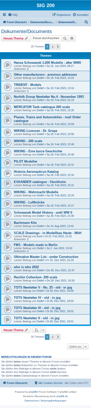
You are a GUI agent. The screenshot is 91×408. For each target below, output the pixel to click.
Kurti (39, 236)
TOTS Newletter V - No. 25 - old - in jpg (43, 287)
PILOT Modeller (25, 161)
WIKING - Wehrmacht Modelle (36, 192)
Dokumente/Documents (26, 31)
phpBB (33, 391)
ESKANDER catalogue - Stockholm (40, 182)
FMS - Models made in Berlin (36, 245)
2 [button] (52, 47)
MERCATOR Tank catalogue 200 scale (42, 107)
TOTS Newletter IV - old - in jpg (37, 297)
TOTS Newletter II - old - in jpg (36, 318)
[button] (58, 47)
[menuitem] (13, 15)
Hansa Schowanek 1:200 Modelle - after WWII (47, 62)
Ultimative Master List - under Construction (46, 257)
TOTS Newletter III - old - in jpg (37, 308)
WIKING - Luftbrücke (29, 202)
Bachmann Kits (25, 223)
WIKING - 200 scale (28, 141)
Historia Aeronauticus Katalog (36, 171)
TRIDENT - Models (27, 85)
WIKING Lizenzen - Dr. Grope (35, 131)
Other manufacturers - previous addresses (45, 74)
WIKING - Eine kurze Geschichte (38, 151)
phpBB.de (62, 396)
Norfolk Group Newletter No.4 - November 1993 (49, 97)
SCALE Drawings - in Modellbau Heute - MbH (47, 233)
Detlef (40, 65)
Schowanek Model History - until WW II (43, 212)
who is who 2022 (26, 267)
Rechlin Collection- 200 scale (35, 277)
